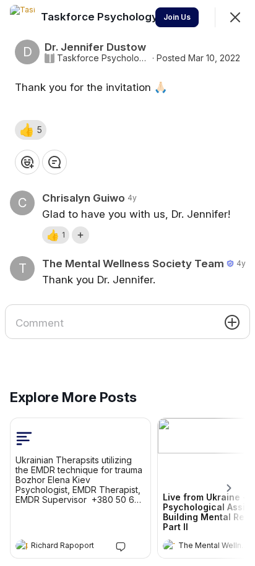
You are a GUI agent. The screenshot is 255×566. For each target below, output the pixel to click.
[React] (27, 162)
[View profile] (21, 545)
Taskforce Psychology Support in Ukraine (103, 58)
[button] (30, 130)
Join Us (177, 17)
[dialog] (127, 283)
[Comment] (54, 162)
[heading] (68, 547)
